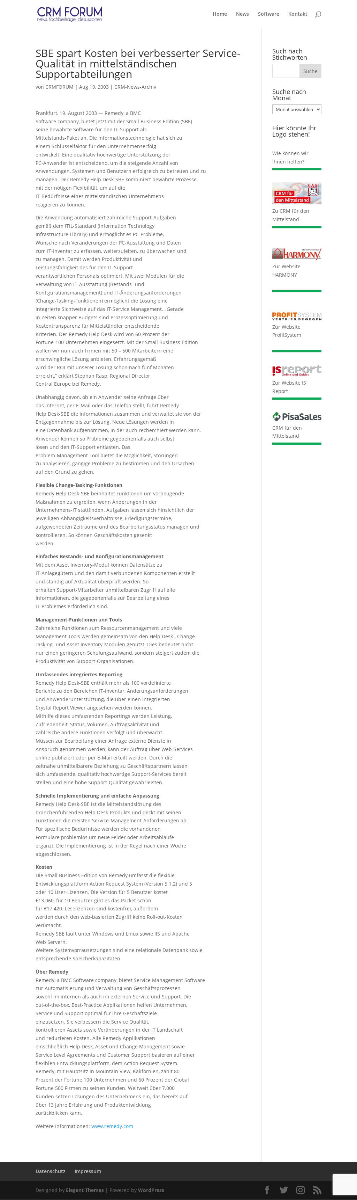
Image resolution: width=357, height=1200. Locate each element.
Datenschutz (51, 1171)
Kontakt (297, 14)
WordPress (151, 1190)
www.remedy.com (112, 1126)
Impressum (88, 1171)
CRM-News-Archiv (135, 86)
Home (220, 14)
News (242, 14)
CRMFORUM (59, 86)
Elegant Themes (85, 1190)
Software (268, 14)
